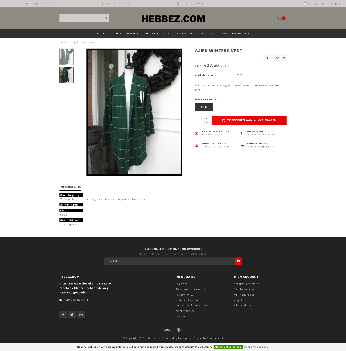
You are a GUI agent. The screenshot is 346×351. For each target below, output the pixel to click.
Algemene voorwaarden (191, 289)
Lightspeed (185, 338)
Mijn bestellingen (245, 289)
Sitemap (181, 316)
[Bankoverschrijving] (167, 330)
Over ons (182, 284)
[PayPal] (178, 330)
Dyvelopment (215, 338)
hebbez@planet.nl (76, 299)
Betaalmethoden (187, 300)
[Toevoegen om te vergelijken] (284, 58)
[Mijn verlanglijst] (323, 3)
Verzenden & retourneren (192, 305)
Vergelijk (239, 300)
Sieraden (149, 33)
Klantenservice (185, 311)
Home (100, 33)
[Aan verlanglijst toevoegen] (277, 58)
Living (223, 33)
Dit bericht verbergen (228, 347)
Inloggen (335, 3)
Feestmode (239, 33)
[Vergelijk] (315, 3)
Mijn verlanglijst (244, 294)
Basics (206, 33)
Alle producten (243, 305)
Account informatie (246, 284)
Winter (114, 33)
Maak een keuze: (207, 99)
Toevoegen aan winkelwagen (251, 120)
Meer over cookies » (256, 347)
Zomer (131, 33)
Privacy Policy (184, 294)
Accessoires (185, 33)
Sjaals (167, 33)
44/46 (204, 106)
